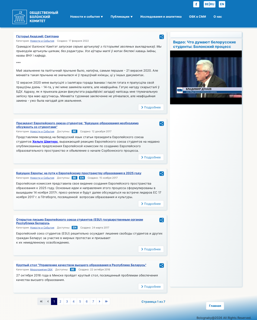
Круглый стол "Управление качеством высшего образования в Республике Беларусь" (81, 265)
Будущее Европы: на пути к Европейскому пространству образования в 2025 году (78, 173)
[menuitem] (86, 18)
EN (222, 4)
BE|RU (209, 4)
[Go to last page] (106, 301)
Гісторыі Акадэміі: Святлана (37, 36)
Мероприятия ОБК (41, 269)
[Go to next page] (99, 301)
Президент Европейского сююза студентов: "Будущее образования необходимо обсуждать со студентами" (77, 125)
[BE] (74, 131)
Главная (215, 306)
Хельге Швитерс (45, 141)
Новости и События (42, 40)
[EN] (81, 177)
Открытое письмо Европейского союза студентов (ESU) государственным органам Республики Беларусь (79, 221)
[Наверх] (250, 313)
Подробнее (152, 107)
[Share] (161, 38)
